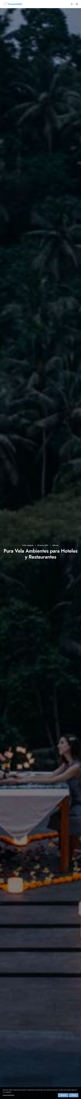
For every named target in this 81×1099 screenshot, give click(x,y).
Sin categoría (28, 545)
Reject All (63, 1095)
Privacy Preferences (8, 1095)
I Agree (74, 1095)
